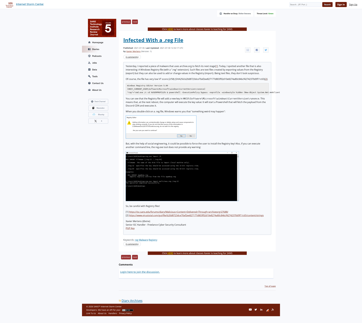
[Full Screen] (247, 50)
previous (126, 21)
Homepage (97, 42)
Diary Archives (132, 300)
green (270, 13)
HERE (170, 29)
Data (94, 69)
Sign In (341, 4)
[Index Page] (9, 4)
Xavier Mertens (133, 51)
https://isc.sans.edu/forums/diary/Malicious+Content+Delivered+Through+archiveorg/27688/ (178, 211)
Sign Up (353, 4)
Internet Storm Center (30, 4)
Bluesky (101, 114)
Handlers (112, 313)
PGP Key (130, 228)
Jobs (94, 62)
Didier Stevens (245, 13)
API (111, 310)
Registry (153, 239)
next (135, 21)
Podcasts (97, 55)
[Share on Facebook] (256, 50)
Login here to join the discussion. (140, 272)
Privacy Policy (125, 313)
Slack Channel (99, 101)
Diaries (95, 49)
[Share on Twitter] (266, 50)
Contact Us (98, 83)
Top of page (270, 286)
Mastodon (100, 108)
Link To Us (91, 313)
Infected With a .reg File (153, 40)
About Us (97, 89)
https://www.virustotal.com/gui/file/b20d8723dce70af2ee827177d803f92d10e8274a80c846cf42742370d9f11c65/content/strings (196, 215)
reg (136, 239)
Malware (143, 239)
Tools (95, 76)
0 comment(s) (132, 57)
